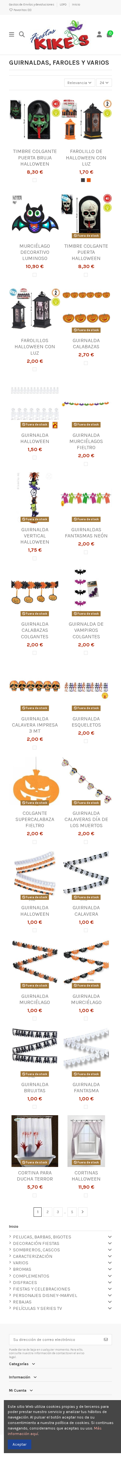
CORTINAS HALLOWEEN (86, 1176)
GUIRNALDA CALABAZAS (86, 343)
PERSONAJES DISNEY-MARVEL (45, 1295)
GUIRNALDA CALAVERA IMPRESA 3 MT (35, 725)
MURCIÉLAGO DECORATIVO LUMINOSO (34, 252)
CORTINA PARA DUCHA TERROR (35, 1176)
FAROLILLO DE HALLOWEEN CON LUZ (86, 157)
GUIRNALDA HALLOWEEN (34, 438)
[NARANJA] (89, 180)
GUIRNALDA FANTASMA (86, 1087)
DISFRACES (25, 1282)
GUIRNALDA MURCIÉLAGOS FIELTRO (86, 441)
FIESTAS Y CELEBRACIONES (41, 1289)
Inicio (76, 4)
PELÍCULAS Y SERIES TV (37, 1308)
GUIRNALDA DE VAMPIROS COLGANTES (86, 630)
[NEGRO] (83, 180)
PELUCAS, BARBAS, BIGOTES (42, 1237)
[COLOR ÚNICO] (34, 180)
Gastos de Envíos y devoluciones (32, 4)
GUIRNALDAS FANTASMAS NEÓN (86, 532)
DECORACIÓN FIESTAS (36, 1243)
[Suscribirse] (106, 1339)
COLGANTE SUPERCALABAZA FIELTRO (34, 819)
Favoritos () (22, 10)
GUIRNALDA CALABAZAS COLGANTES (34, 630)
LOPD (63, 4)
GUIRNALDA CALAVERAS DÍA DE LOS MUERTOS (86, 819)
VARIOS (20, 1263)
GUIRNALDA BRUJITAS (34, 1087)
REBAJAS (22, 1302)
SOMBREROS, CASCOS (36, 1250)
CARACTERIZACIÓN (32, 1256)
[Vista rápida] (42, 143)
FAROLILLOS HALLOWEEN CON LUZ (35, 346)
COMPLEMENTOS (31, 1276)
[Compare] (34, 143)
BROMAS (22, 1269)
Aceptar (19, 1444)
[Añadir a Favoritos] (27, 143)
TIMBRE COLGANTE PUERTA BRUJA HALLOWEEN (35, 157)
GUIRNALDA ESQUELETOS (86, 722)
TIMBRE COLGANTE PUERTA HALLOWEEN (86, 252)
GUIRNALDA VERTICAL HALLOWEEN (34, 535)
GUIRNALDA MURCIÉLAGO (34, 999)
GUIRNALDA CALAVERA (86, 910)
